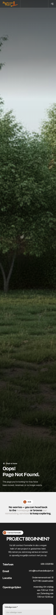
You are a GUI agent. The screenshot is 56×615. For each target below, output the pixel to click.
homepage (23, 510)
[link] (10, 4)
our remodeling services (26, 512)
